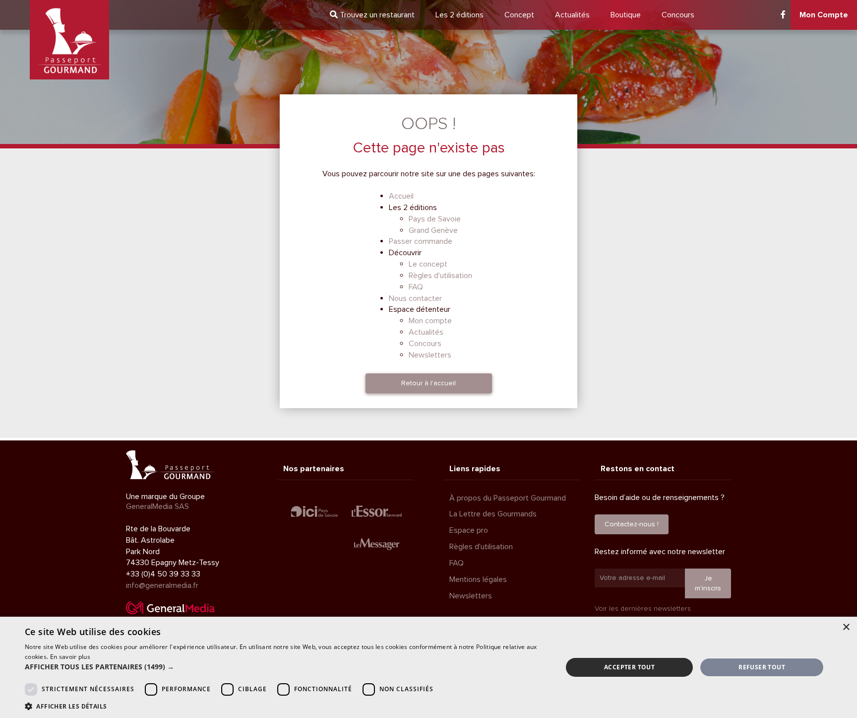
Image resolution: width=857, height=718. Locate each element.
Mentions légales (478, 579)
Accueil (401, 196)
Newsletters (430, 355)
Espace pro (468, 530)
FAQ (416, 287)
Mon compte (430, 321)
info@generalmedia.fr (162, 585)
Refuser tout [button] (761, 667)
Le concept (428, 264)
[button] (286, 667)
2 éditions (459, 15)
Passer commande (420, 241)
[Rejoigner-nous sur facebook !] (783, 15)
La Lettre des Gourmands (493, 514)
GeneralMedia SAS (157, 506)
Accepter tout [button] (629, 667)
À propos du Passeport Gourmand (507, 498)
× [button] (846, 627)
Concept (519, 15)
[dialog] (428, 667)
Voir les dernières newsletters (643, 608)
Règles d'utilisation (440, 276)
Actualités (572, 15)
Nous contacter (415, 298)
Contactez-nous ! (632, 524)
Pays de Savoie (435, 219)
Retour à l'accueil (428, 383)
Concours (678, 15)
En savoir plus (70, 656)
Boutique (626, 15)
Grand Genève (433, 230)
